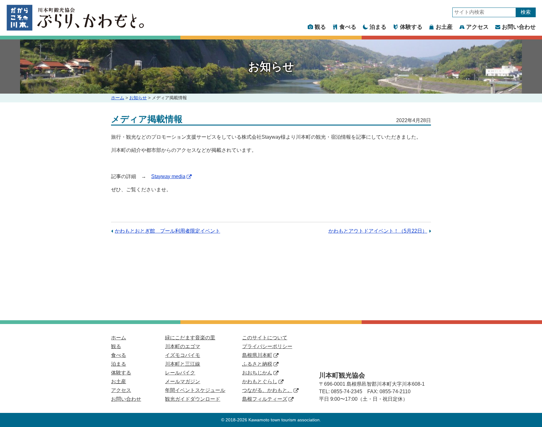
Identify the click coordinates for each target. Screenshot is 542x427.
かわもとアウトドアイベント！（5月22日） (377, 231)
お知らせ (138, 97)
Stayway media (168, 176)
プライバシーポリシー (267, 346)
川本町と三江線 (182, 364)
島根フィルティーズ (264, 399)
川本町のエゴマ (182, 346)
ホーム (117, 97)
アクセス (477, 27)
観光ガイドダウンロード (192, 399)
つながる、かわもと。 (267, 390)
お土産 (444, 27)
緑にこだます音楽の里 (190, 337)
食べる (347, 27)
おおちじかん (257, 372)
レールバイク (180, 372)
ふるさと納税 (257, 364)
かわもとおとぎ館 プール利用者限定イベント (167, 231)
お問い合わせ (519, 27)
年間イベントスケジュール (195, 390)
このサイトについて (264, 337)
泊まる (377, 27)
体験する (411, 27)
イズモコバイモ (182, 355)
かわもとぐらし (259, 381)
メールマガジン (182, 381)
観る (320, 27)
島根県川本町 (257, 355)
